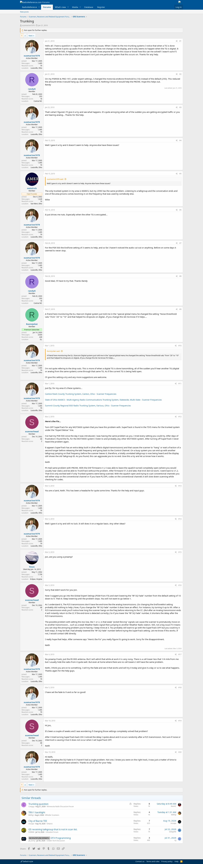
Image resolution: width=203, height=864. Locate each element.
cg (175, 840)
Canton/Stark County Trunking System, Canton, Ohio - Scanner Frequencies (80, 393)
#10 (179, 345)
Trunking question (38, 803)
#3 (180, 107)
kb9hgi (31, 815)
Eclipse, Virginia (36, 579)
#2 (180, 74)
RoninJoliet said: (53, 351)
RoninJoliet (32, 324)
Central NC (38, 101)
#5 (180, 173)
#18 (179, 687)
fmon (32, 566)
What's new (60, 7)
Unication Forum (52, 832)
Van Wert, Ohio (36, 203)
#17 (179, 654)
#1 (180, 41)
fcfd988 (31, 832)
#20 (179, 752)
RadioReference (29, 7)
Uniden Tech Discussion (56, 841)
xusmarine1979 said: (55, 179)
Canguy (31, 806)
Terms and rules (152, 861)
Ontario (49, 823)
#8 (180, 276)
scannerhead (32, 431)
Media (75, 7)
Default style (27, 861)
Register (101, 7)
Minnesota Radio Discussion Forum (60, 806)
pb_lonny (31, 841)
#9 (180, 309)
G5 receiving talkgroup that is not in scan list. (52, 829)
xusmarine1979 (28, 25)
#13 (179, 486)
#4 (180, 140)
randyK (32, 88)
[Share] (176, 41)
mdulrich (32, 188)
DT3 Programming (61, 838)
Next (31, 35)
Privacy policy (166, 861)
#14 (179, 519)
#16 (179, 585)
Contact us (139, 861)
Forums (47, 7)
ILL (41, 339)
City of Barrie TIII (37, 820)
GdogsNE (172, 832)
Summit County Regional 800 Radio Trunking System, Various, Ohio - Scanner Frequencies (88, 405)
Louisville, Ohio (36, 68)
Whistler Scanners (52, 815)
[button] (39, 7)
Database (88, 7)
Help (176, 861)
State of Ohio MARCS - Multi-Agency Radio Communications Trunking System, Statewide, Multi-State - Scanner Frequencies (103, 399)
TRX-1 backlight (36, 812)
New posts (24, 12)
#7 (180, 243)
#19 (179, 721)
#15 (179, 552)
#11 (179, 383)
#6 (180, 210)
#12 (179, 416)
